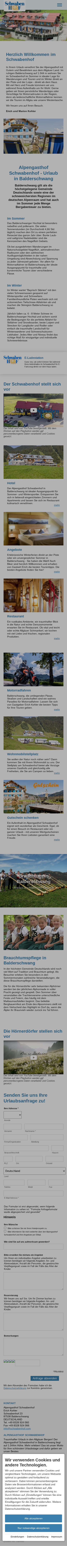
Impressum (56, 1536)
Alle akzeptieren (33, 1518)
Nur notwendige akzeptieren (33, 1528)
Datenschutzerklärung (37, 1536)
